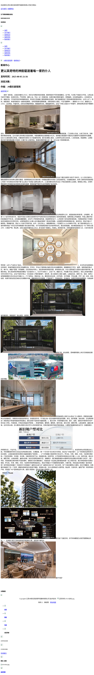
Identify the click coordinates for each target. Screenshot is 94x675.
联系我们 (7, 39)
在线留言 (4, 653)
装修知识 (7, 35)
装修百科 (7, 37)
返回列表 (4, 91)
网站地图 (53, 602)
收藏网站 (11, 9)
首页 (5, 30)
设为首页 (4, 9)
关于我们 (7, 32)
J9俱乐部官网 (8, 60)
